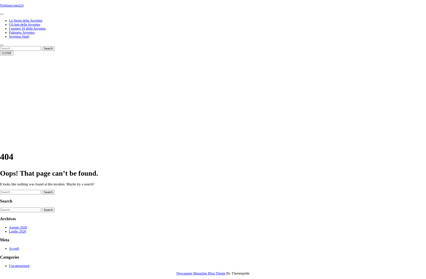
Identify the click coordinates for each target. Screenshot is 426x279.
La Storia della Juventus (25, 20)
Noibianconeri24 (12, 5)
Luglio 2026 (17, 231)
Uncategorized (19, 266)
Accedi (14, 248)
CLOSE (7, 53)
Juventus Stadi (19, 36)
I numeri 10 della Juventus (27, 28)
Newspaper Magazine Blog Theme (200, 273)
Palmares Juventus (22, 32)
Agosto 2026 (18, 227)
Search (48, 48)
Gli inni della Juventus (24, 24)
